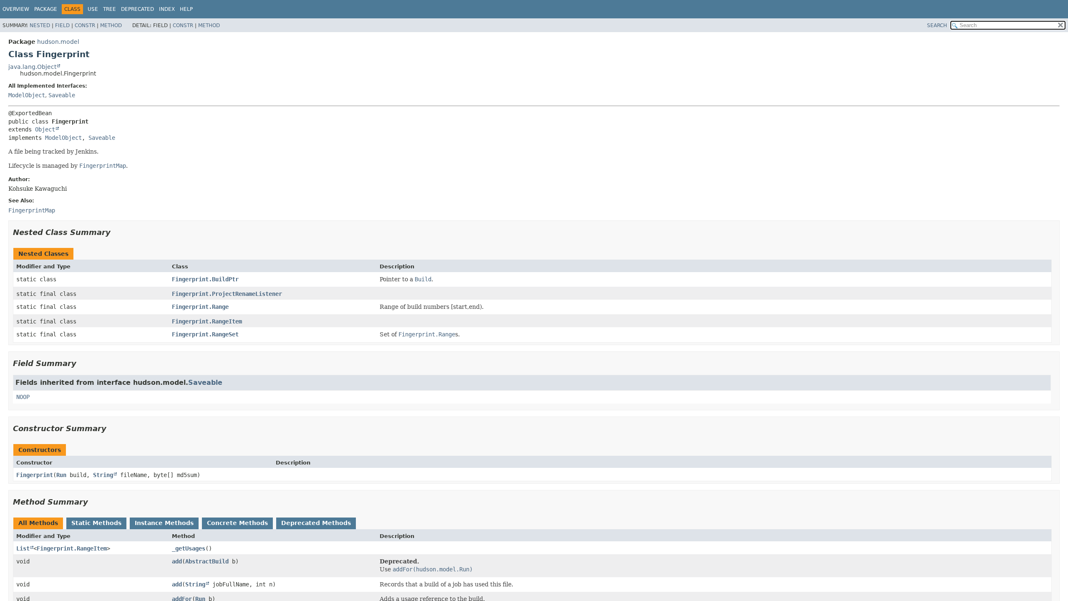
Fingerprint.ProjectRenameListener (227, 293)
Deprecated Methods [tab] (316, 523)
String (103, 475)
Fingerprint (34, 475)
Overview (16, 9)
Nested (40, 25)
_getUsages (188, 548)
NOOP (23, 397)
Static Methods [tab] (96, 523)
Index (167, 9)
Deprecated (137, 9)
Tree (109, 9)
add (177, 561)
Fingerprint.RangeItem (207, 321)
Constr (85, 25)
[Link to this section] (116, 232)
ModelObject (26, 95)
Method (111, 25)
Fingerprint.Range (200, 306)
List (23, 548)
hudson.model (58, 41)
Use (93, 9)
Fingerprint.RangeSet (205, 334)
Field (62, 25)
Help (186, 9)
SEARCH (937, 25)
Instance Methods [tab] (164, 523)
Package (45, 9)
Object (45, 129)
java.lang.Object (32, 66)
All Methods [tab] (38, 523)
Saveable (61, 95)
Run (61, 475)
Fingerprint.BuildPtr (205, 279)
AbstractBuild (207, 561)
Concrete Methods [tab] (237, 523)
